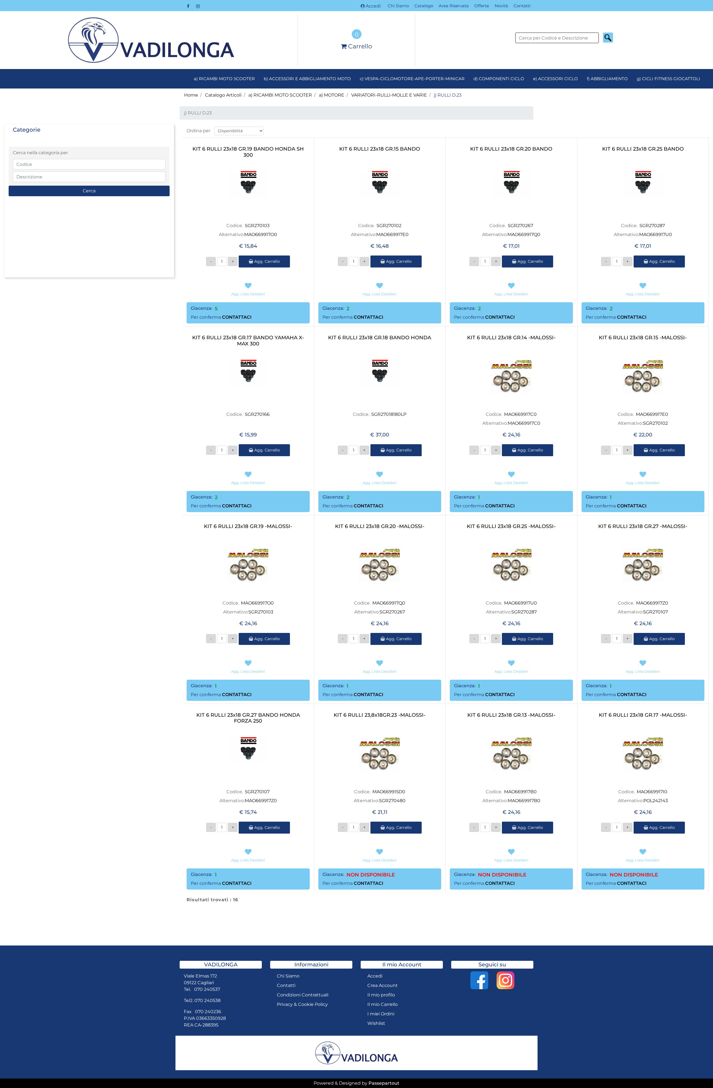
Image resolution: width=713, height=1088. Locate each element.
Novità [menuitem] (501, 5)
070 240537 (207, 989)
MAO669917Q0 (523, 234)
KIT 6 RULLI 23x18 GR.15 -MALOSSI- (643, 338)
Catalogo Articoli (223, 95)
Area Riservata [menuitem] (454, 5)
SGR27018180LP (388, 414)
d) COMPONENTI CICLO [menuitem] (498, 78)
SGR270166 (257, 414)
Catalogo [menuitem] (423, 5)
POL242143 (655, 800)
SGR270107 (655, 612)
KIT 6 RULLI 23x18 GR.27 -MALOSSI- (642, 526)
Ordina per (198, 130)
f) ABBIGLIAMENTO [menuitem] (607, 78)
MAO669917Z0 (652, 603)
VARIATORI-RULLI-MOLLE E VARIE (389, 95)
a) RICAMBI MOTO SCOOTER (280, 95)
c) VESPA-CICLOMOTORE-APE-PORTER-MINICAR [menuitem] (412, 78)
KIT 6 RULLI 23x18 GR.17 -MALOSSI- (643, 715)
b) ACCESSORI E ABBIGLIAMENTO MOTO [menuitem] (307, 78)
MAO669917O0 (260, 234)
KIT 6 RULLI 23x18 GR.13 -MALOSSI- (511, 715)
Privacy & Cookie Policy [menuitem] (302, 1004)
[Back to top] (697, 1072)
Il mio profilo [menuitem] (381, 995)
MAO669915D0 (388, 791)
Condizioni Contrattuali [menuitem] (302, 995)
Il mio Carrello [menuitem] (382, 1004)
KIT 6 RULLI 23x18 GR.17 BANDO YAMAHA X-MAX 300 (248, 341)
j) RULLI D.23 (448, 95)
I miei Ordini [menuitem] (380, 1013)
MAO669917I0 (652, 791)
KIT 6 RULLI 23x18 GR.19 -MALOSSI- (248, 526)
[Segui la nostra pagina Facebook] (189, 6)
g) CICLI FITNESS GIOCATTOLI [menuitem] (668, 78)
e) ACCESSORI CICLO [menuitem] (555, 78)
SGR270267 (520, 225)
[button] (608, 38)
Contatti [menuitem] (522, 5)
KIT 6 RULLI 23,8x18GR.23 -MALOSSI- (380, 715)
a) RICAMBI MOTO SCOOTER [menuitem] (224, 78)
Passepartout (383, 1083)
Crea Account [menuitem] (382, 985)
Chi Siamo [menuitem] (398, 5)
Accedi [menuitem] (374, 976)
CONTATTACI (236, 317)
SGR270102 (389, 225)
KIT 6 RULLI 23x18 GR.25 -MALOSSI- (511, 526)
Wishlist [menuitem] (376, 1023)
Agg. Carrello (266, 261)
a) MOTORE (331, 95)
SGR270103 (257, 225)
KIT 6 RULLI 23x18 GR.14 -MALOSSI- (511, 338)
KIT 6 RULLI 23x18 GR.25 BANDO (643, 149)
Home (191, 95)
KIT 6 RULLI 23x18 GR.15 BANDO (379, 149)
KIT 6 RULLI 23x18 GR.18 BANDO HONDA (379, 338)
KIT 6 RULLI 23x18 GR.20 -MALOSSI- (379, 526)
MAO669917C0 (520, 414)
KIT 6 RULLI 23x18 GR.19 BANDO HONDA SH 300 (248, 152)
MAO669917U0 (655, 234)
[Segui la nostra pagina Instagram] (198, 6)
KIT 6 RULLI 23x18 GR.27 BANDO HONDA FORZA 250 (248, 718)
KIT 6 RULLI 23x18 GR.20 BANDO (511, 149)
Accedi (373, 6)
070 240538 (207, 1000)
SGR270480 (392, 800)
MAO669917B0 (520, 791)
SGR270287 (652, 225)
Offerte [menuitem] (481, 5)
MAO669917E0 (392, 234)
